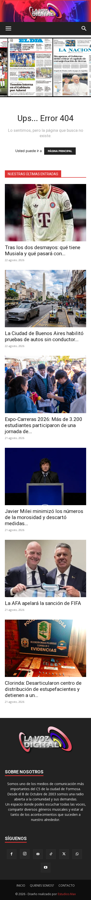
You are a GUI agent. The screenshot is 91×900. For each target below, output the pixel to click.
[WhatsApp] (77, 854)
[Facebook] (12, 854)
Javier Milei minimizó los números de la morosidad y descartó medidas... (44, 517)
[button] (8, 28)
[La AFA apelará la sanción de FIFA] (45, 568)
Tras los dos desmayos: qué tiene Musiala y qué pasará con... (42, 250)
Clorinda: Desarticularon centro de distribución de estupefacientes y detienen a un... (43, 689)
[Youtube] (45, 867)
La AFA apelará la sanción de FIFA (43, 603)
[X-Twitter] (64, 854)
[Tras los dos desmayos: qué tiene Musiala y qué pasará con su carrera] (45, 212)
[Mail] (38, 854)
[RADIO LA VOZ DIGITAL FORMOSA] (45, 11)
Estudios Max (67, 894)
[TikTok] (51, 854)
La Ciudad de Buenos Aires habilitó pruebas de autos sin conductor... (44, 336)
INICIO (21, 885)
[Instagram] (25, 854)
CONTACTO (66, 885)
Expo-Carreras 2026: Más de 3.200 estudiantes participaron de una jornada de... (43, 425)
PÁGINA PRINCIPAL (60, 151)
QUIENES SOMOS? (42, 885)
